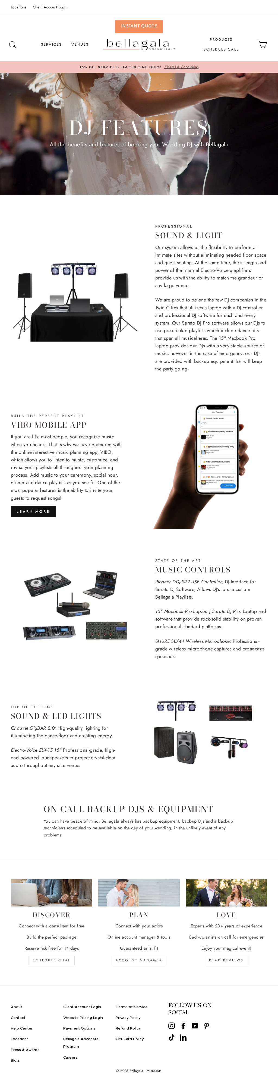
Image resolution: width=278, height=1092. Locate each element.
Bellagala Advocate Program (81, 1043)
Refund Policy (128, 1028)
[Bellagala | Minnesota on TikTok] (171, 1037)
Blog (15, 1060)
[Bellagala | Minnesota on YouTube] (195, 1025)
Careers (70, 1057)
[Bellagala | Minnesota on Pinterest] (206, 1025)
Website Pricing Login (83, 1018)
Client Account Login (50, 7)
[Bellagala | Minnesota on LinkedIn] (183, 1037)
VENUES (80, 44)
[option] (139, 67)
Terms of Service (132, 1007)
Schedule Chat (52, 960)
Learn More (33, 511)
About (16, 1007)
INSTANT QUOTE (139, 26)
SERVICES (51, 44)
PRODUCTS (221, 39)
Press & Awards (25, 1050)
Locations (18, 7)
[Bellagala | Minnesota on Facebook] (183, 1025)
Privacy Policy (128, 1018)
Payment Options (79, 1028)
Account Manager (139, 960)
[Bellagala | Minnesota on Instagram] (171, 1025)
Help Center (22, 1028)
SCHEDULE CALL (221, 49)
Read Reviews (226, 960)
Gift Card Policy (130, 1039)
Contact (18, 1018)
